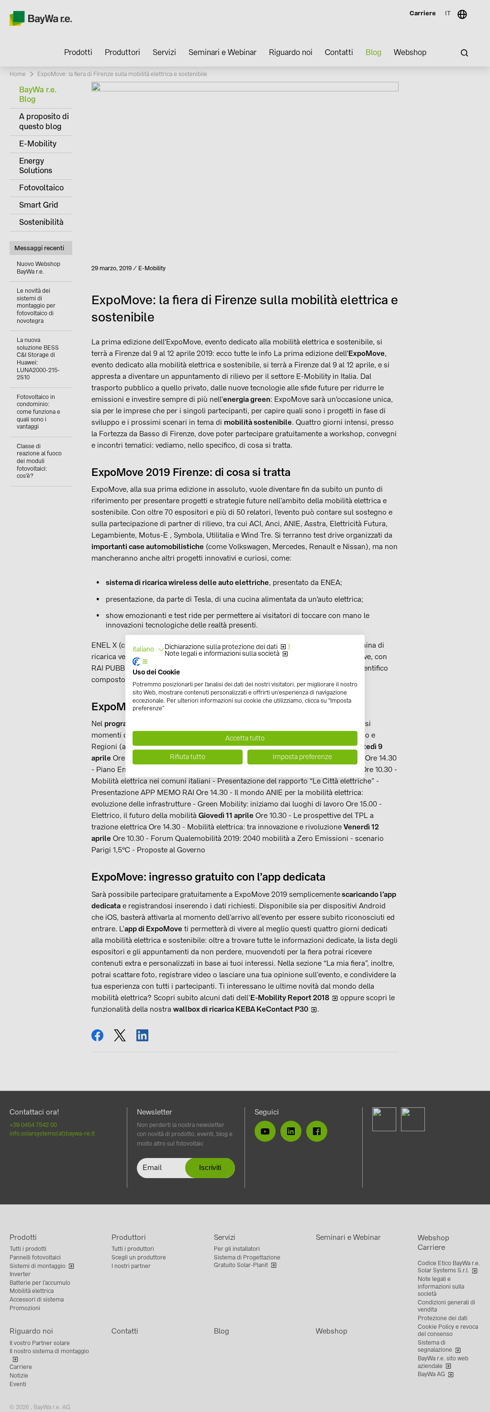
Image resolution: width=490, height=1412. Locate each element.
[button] (149, 649)
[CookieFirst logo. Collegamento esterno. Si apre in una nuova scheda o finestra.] (140, 662)
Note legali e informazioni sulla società (222, 654)
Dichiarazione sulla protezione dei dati (221, 647)
